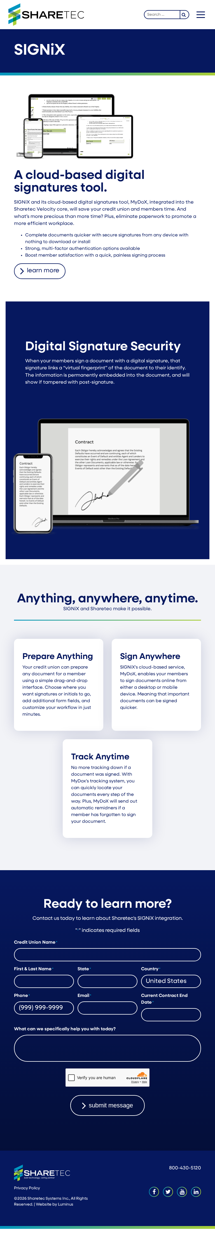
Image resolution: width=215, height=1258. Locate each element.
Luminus (65, 1204)
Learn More (43, 271)
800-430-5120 (185, 1168)
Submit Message (111, 1105)
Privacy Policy (27, 1188)
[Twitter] (168, 1192)
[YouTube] (182, 1192)
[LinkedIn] (196, 1192)
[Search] (184, 14)
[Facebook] (154, 1192)
